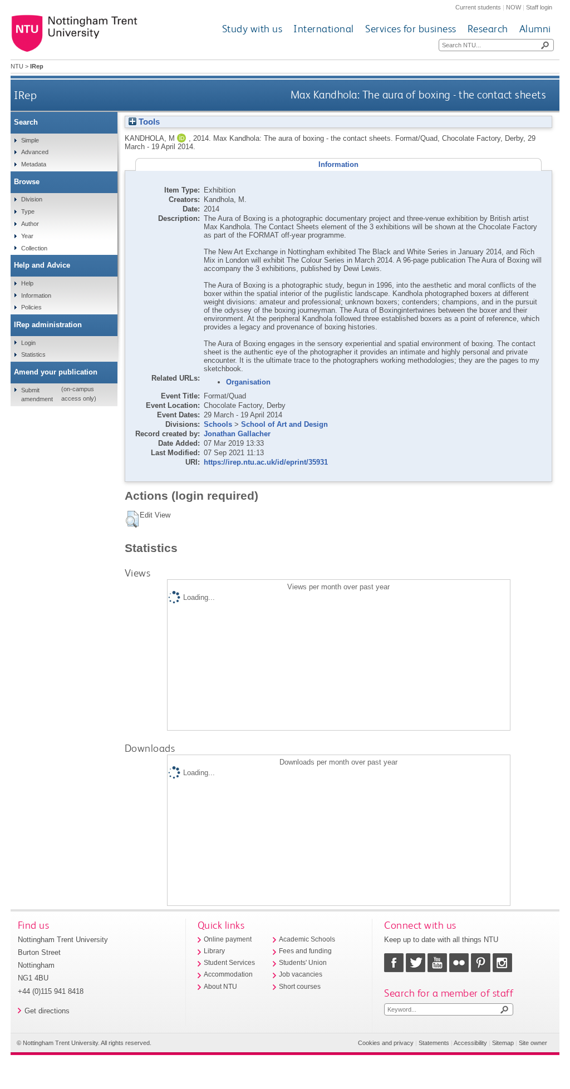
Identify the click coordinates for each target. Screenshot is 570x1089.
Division (31, 199)
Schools (218, 424)
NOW (513, 7)
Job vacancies (300, 974)
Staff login (539, 7)
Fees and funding (305, 951)
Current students (478, 7)
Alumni (535, 28)
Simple (30, 140)
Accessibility (470, 1042)
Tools (148, 121)
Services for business (410, 28)
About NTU (220, 986)
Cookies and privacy (386, 1042)
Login (28, 342)
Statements (434, 1042)
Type (28, 211)
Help (27, 283)
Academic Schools (307, 939)
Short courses (300, 986)
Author (30, 223)
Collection (34, 248)
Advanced (34, 152)
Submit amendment (37, 394)
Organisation (248, 382)
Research (488, 28)
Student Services (229, 962)
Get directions (47, 1011)
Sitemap (503, 1042)
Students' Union (303, 962)
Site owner (533, 1042)
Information (36, 295)
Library (214, 951)
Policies (31, 307)
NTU (17, 66)
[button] (132, 519)
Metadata (33, 164)
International (323, 28)
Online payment (228, 939)
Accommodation (228, 974)
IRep (25, 95)
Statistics (33, 354)
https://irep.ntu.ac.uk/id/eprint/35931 (266, 462)
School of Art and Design (284, 424)
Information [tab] (338, 164)
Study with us (252, 28)
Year (27, 236)
